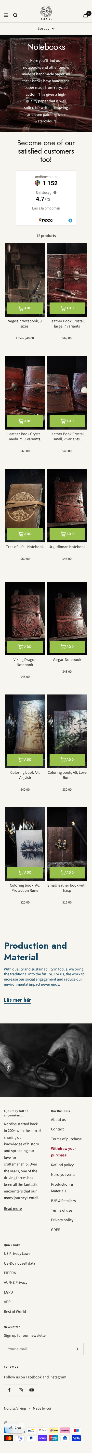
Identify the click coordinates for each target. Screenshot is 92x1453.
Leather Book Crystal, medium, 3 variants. (24, 437)
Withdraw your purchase (63, 1152)
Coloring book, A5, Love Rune (67, 775)
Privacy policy (62, 1220)
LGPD (8, 1292)
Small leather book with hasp (67, 888)
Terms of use (61, 1210)
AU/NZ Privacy (15, 1282)
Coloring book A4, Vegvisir (25, 775)
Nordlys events (63, 1174)
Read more (13, 1208)
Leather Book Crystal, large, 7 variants (67, 324)
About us (58, 1119)
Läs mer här (17, 1000)
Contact (57, 1129)
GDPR (55, 1229)
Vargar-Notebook (67, 659)
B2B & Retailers (63, 1201)
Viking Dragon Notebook (25, 662)
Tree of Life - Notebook (25, 547)
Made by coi (42, 1408)
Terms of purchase (66, 1139)
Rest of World (15, 1311)
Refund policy (62, 1165)
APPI (8, 1302)
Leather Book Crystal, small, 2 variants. (67, 437)
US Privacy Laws (17, 1253)
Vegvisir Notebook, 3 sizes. (25, 324)
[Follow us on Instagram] (20, 1390)
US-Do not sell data (19, 1263)
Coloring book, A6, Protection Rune (25, 888)
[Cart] (85, 15)
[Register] (77, 1349)
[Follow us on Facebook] (9, 1390)
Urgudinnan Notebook (67, 547)
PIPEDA (10, 1273)
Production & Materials (62, 1188)
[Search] (15, 15)
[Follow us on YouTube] (31, 1390)
